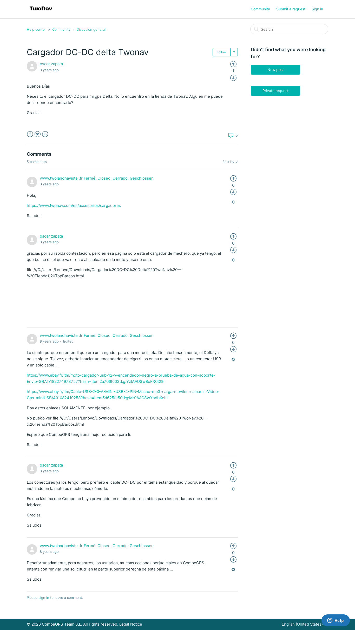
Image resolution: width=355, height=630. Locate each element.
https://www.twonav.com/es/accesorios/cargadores (74, 205)
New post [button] (275, 69)
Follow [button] (221, 52)
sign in (43, 597)
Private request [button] (275, 90)
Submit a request (290, 9)
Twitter (37, 134)
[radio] (233, 63)
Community (260, 9)
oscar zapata (51, 63)
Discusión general (91, 29)
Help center (36, 29)
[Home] (41, 11)
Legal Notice (130, 624)
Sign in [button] (317, 9)
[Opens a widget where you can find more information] (335, 620)
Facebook (30, 134)
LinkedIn (45, 134)
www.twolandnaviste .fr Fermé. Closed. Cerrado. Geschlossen (97, 178)
